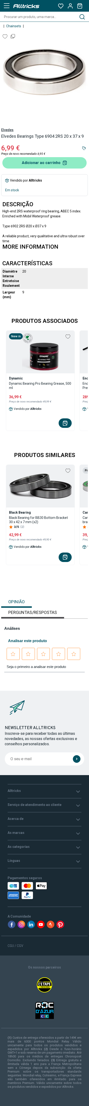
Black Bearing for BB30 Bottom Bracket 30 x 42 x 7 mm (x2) (38, 520)
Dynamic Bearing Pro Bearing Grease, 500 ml (40, 386)
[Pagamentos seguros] (28, 890)
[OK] (76, 759)
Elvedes (7, 130)
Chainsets (13, 26)
